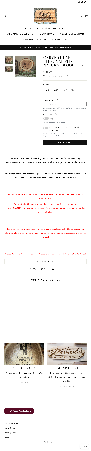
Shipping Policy (10, 432)
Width (46, 85)
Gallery (24, 383)
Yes (51, 119)
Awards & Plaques (36, 39)
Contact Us (60, 39)
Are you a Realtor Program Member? (64, 128)
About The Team (66, 387)
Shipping (46, 76)
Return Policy (9, 437)
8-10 (56, 90)
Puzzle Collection (71, 33)
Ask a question (45, 261)
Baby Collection (56, 28)
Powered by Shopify (45, 442)
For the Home (31, 28)
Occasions (47, 33)
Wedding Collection (21, 33)
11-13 (64, 90)
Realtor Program (10, 428)
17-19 (73, 90)
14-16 (47, 90)
